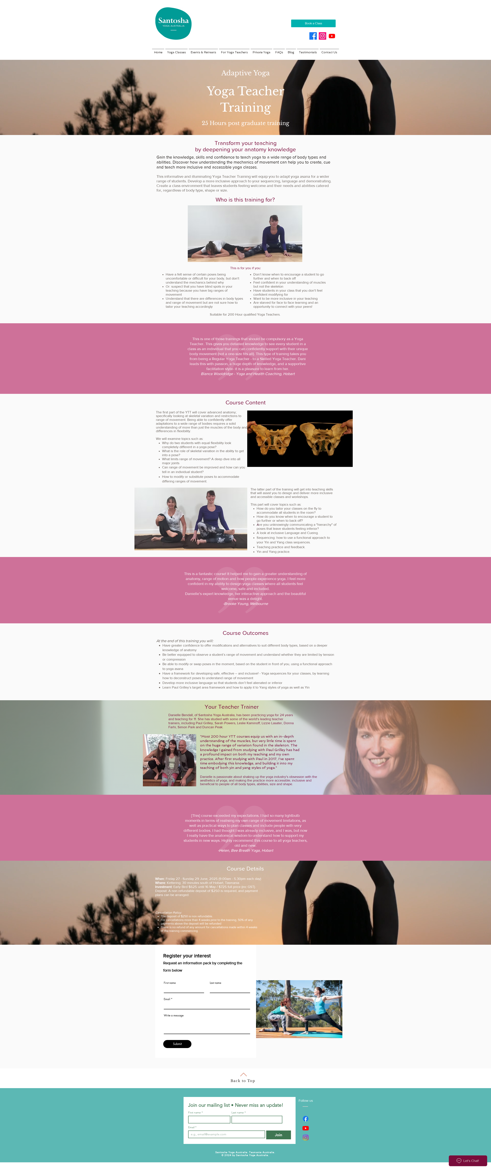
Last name (215, 983)
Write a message (174, 1015)
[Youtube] (332, 36)
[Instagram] (322, 36)
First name (170, 983)
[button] (176, 51)
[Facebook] (313, 36)
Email (167, 999)
